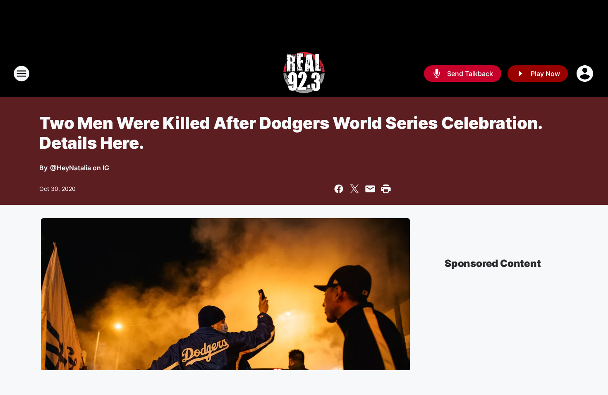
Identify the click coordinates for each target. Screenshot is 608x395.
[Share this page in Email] (370, 189)
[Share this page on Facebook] (339, 189)
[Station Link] (304, 73)
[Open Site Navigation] (21, 73)
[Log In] (586, 73)
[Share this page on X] (354, 189)
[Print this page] (386, 189)
